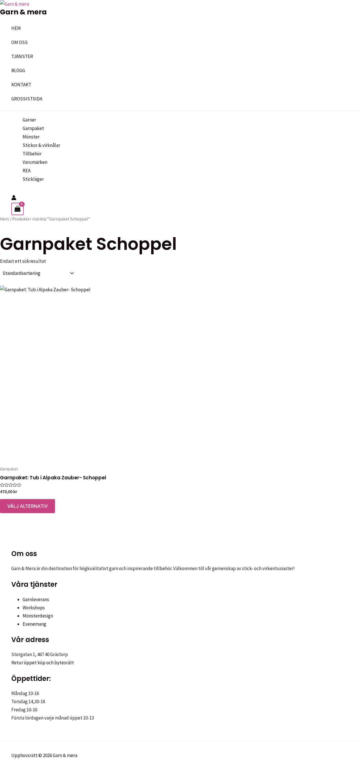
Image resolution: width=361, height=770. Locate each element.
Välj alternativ (27, 506)
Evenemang (34, 624)
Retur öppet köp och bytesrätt (42, 662)
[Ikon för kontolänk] (13, 199)
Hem (4, 219)
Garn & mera (23, 12)
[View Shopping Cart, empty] (17, 209)
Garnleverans (36, 599)
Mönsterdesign (38, 616)
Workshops (34, 607)
